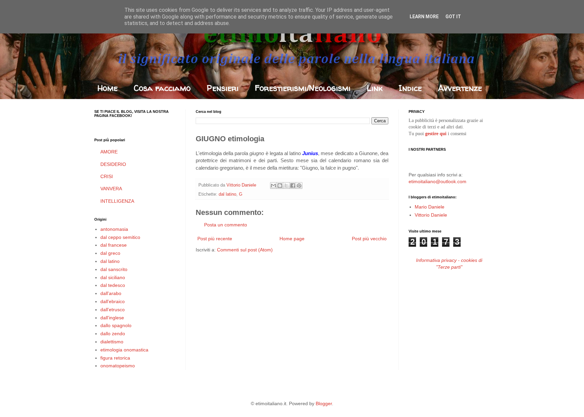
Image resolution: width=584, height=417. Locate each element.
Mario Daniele (429, 207)
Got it (453, 16)
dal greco (110, 253)
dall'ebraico (112, 301)
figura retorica (115, 358)
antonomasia (114, 229)
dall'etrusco (112, 309)
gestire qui (435, 133)
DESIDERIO (113, 164)
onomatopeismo (117, 365)
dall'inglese (112, 317)
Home (107, 88)
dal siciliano (112, 277)
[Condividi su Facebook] (292, 185)
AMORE (109, 151)
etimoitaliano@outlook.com (437, 181)
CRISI (106, 176)
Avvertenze (460, 88)
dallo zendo (112, 333)
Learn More (424, 16)
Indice (410, 88)
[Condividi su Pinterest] (299, 185)
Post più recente (214, 238)
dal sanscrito (113, 269)
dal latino (227, 194)
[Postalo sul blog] (279, 185)
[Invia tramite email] (273, 185)
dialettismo (111, 341)
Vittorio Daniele (431, 215)
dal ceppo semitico (120, 237)
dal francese (113, 245)
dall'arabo (110, 293)
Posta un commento (225, 224)
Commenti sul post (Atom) (245, 249)
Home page (292, 238)
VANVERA (111, 188)
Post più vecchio (369, 238)
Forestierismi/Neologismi (302, 88)
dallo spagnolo (115, 325)
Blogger (324, 403)
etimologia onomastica (124, 349)
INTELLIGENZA (117, 201)
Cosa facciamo (162, 88)
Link (375, 88)
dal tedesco (112, 285)
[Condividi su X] (286, 185)
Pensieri (223, 88)
